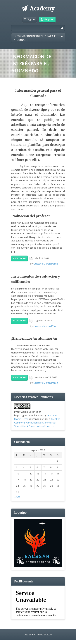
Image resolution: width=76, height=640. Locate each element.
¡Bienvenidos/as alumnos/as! (34, 338)
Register (49, 19)
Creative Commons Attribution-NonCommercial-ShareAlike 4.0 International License (37, 422)
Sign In (31, 19)
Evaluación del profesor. (31, 216)
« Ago (17, 496)
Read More (19, 258)
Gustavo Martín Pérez (45, 263)
